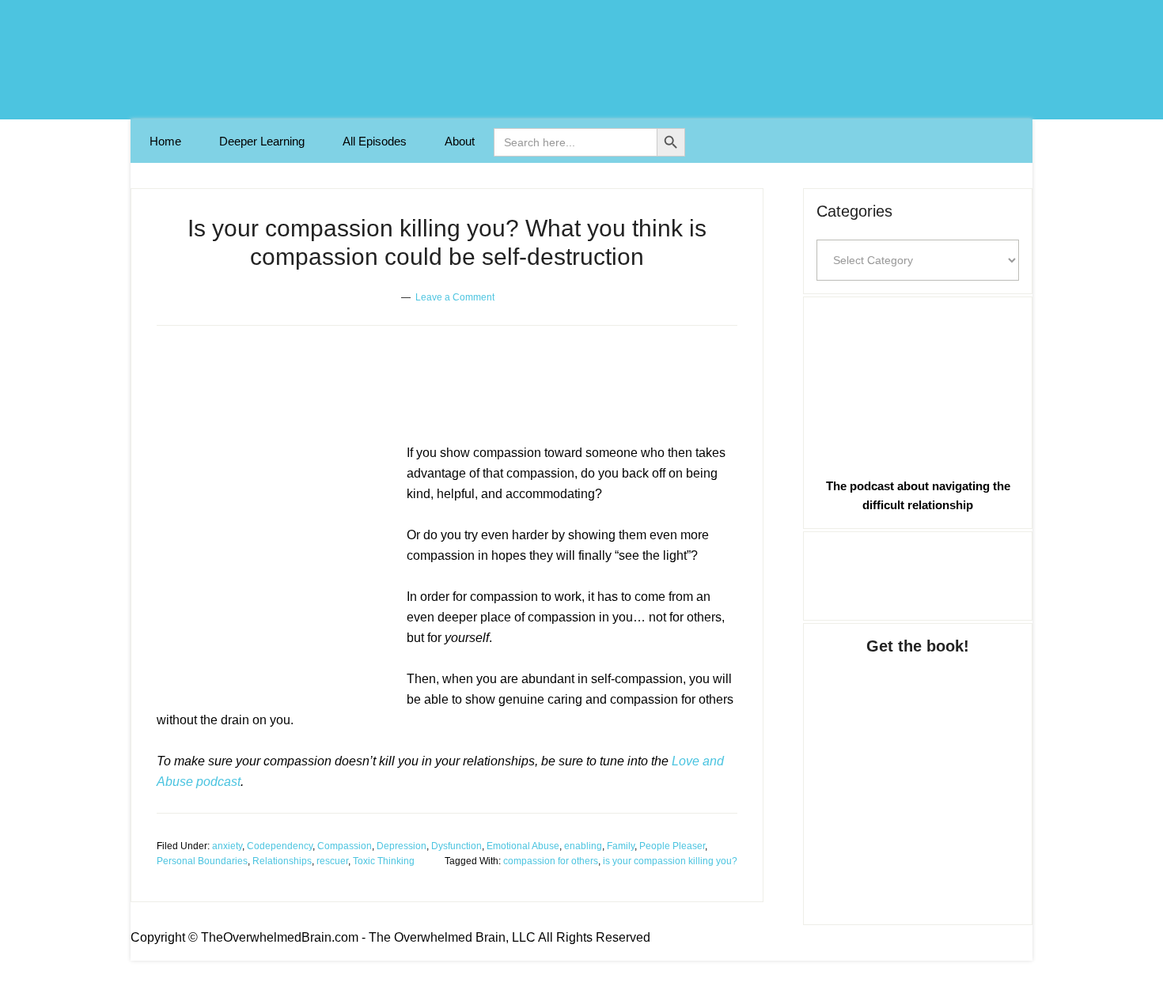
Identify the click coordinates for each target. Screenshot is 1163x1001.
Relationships (282, 861)
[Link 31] (917, 384)
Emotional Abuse (523, 846)
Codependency (280, 846)
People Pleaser (672, 846)
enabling (583, 846)
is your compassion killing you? (670, 861)
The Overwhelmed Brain (581, 59)
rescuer (332, 861)
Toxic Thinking (384, 861)
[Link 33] (917, 774)
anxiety (227, 846)
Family (621, 846)
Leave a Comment (454, 297)
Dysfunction (456, 846)
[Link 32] (918, 573)
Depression (401, 846)
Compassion (344, 846)
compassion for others (550, 861)
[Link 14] (275, 567)
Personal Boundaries (202, 861)
